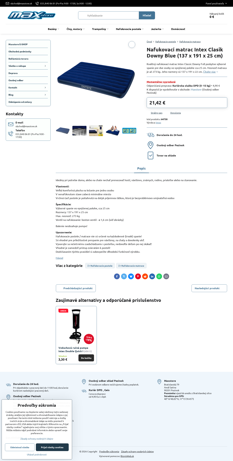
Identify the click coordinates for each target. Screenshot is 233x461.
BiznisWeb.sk (127, 456)
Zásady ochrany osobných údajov (137, 451)
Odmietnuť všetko (19, 447)
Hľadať (147, 15)
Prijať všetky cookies (52, 447)
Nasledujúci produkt (207, 288)
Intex (158, 122)
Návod (59, 257)
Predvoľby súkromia (109, 451)
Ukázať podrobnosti (37, 454)
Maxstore (196, 89)
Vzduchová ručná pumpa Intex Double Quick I (73, 349)
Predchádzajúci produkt (78, 288)
